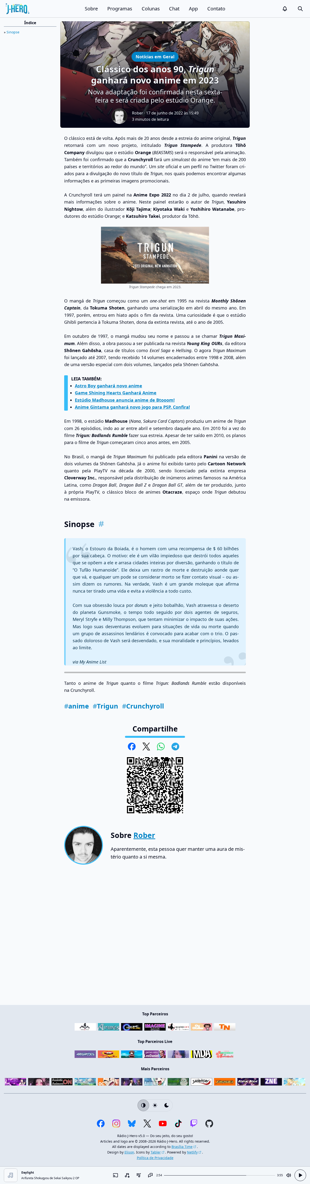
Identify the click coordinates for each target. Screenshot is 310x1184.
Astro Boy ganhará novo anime (108, 386)
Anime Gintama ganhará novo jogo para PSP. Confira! (132, 407)
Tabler (156, 1152)
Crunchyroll (143, 705)
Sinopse (13, 32)
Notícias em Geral (154, 56)
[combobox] (127, 1175)
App (193, 8)
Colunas (151, 8)
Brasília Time (182, 1146)
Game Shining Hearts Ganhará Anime (115, 393)
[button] (285, 9)
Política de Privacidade (155, 1157)
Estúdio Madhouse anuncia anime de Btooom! (125, 400)
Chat (174, 8)
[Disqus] (155, 936)
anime (76, 705)
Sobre (91, 8)
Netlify (192, 1152)
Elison (129, 1152)
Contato (216, 8)
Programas (119, 8)
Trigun (105, 705)
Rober (137, 113)
